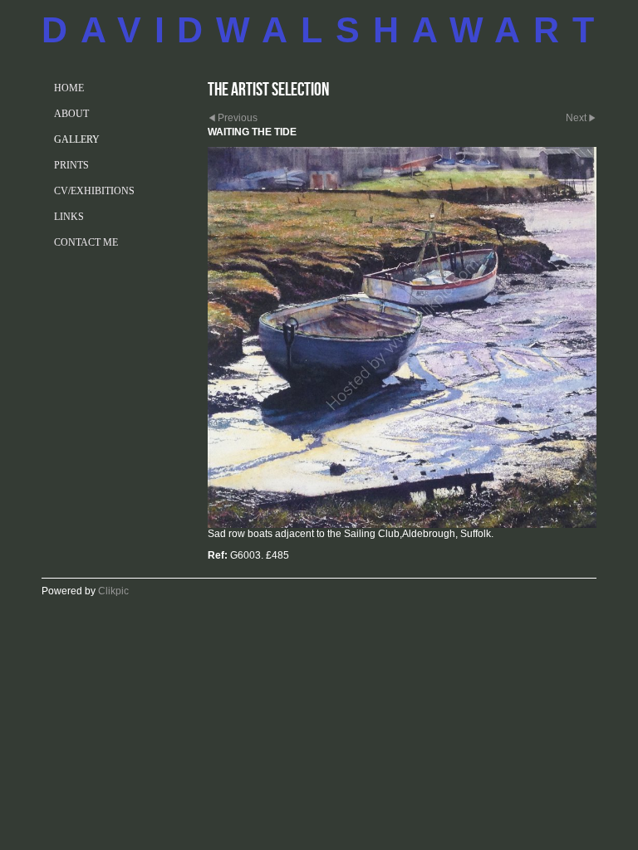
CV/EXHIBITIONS (94, 191)
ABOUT (71, 114)
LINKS (69, 216)
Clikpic (113, 591)
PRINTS (71, 165)
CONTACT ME (86, 242)
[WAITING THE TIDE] (402, 337)
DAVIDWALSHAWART (324, 30)
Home (69, 88)
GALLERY (77, 139)
